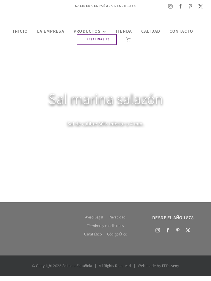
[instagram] (170, 6)
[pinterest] (190, 6)
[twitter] (200, 6)
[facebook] (180, 6)
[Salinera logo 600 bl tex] (38, 215)
